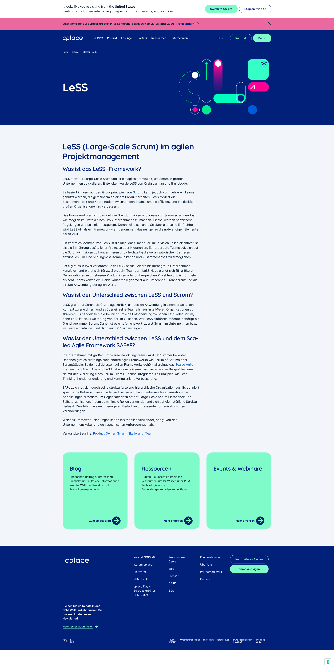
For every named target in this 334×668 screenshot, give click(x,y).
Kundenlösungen (210, 557)
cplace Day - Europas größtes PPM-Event (145, 591)
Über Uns (206, 564)
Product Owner (104, 433)
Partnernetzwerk (211, 572)
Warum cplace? (144, 564)
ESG (171, 590)
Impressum (208, 639)
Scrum (137, 192)
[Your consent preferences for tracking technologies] (328, 662)
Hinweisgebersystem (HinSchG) (242, 640)
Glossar (75, 52)
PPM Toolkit (141, 579)
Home (65, 52)
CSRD (172, 583)
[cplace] (73, 38)
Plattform (140, 572)
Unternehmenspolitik (190, 639)
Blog (171, 568)
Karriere (205, 579)
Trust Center (172, 640)
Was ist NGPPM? (144, 557)
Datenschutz (222, 639)
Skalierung (136, 433)
